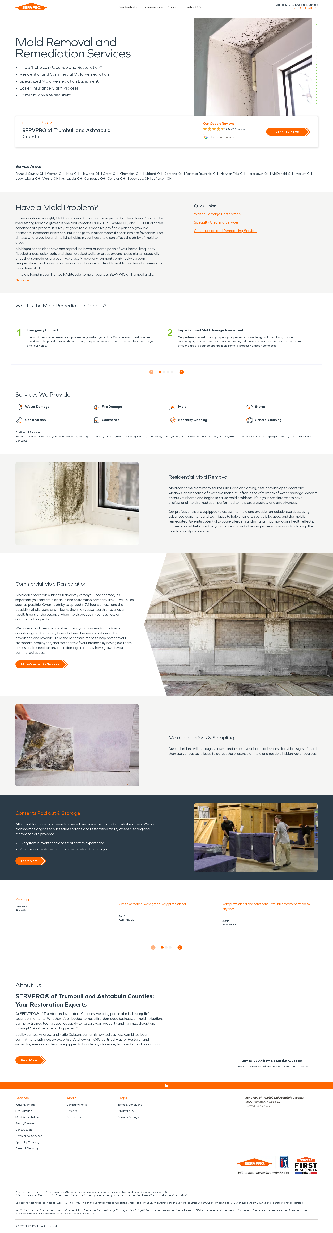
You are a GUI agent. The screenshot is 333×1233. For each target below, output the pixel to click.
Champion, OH (130, 174)
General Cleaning (26, 1148)
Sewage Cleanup (26, 436)
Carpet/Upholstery (149, 436)
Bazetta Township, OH (202, 174)
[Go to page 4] (172, 372)
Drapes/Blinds (228, 436)
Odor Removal (247, 436)
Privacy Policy (126, 1111)
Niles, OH (72, 174)
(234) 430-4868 (305, 8)
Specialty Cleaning (27, 1142)
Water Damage (25, 1104)
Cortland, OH (174, 174)
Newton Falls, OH (232, 174)
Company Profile (77, 1104)
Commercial (150, 7)
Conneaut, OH (94, 178)
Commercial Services (28, 1136)
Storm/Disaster (25, 1123)
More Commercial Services (40, 664)
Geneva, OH (116, 178)
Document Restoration (202, 436)
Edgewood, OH (138, 178)
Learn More (29, 861)
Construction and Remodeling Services (225, 230)
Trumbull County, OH (29, 174)
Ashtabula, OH (71, 178)
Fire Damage (23, 1111)
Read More (29, 1060)
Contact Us (192, 7)
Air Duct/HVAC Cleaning (120, 436)
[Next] (182, 372)
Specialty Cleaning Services (216, 222)
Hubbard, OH (152, 174)
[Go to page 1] (161, 372)
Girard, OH (110, 174)
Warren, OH (55, 174)
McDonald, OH (282, 174)
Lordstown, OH (258, 174)
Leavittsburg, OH (27, 178)
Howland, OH (91, 174)
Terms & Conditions (130, 1104)
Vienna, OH (50, 178)
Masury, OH (303, 174)
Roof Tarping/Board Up (273, 436)
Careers (71, 1111)
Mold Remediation (27, 1117)
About (172, 7)
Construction (23, 1129)
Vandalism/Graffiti (301, 436)
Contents (21, 440)
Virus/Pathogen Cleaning (87, 436)
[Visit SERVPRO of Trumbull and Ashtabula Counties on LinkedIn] (166, 1085)
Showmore (22, 280)
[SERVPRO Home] (31, 6)
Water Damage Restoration (217, 214)
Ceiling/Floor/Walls (175, 436)
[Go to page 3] (168, 372)
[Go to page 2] (164, 372)
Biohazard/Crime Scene (54, 436)
